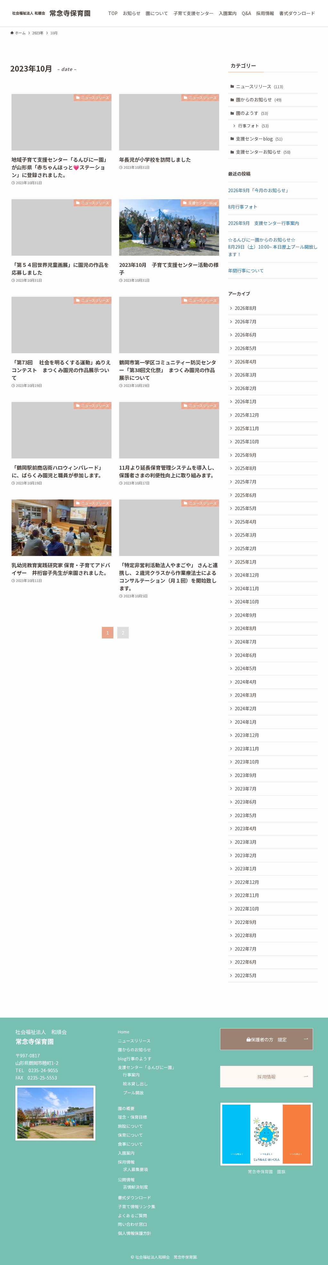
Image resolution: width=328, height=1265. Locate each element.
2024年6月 (246, 655)
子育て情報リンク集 (136, 1206)
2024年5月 (246, 668)
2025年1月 (246, 562)
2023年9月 (246, 775)
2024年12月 (247, 575)
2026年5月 (246, 348)
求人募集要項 (135, 1169)
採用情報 (126, 1162)
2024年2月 (246, 708)
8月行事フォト (243, 206)
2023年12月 (247, 735)
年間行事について (246, 270)
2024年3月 (246, 695)
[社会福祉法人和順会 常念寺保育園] (51, 13)
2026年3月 (246, 375)
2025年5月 (246, 508)
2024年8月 (246, 628)
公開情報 (126, 1179)
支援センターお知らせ (263, 152)
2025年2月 (246, 548)
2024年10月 (247, 601)
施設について (130, 1126)
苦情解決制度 (135, 1187)
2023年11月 (247, 748)
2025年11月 (247, 428)
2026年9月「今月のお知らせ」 (259, 190)
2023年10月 (247, 761)
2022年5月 (246, 975)
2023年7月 (246, 788)
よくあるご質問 (132, 1215)
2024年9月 (246, 615)
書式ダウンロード (134, 1197)
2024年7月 (246, 641)
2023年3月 (246, 842)
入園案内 (126, 1153)
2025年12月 (247, 415)
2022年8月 (246, 935)
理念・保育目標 (132, 1117)
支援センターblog (259, 138)
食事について (130, 1144)
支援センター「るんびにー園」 (147, 1067)
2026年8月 (246, 308)
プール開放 (133, 1093)
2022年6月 (246, 962)
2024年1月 (246, 722)
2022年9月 (246, 922)
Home (123, 1032)
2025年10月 (247, 441)
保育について (130, 1135)
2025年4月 (246, 521)
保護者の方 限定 (269, 1039)
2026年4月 (246, 361)
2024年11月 (247, 588)
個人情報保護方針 (134, 1233)
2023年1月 (246, 868)
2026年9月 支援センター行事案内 (263, 223)
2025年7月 (246, 481)
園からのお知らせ (259, 99)
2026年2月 (246, 388)
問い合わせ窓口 (132, 1224)
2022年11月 (247, 895)
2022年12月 (247, 882)
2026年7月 (246, 321)
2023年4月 (246, 828)
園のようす (252, 113)
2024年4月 (246, 682)
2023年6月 (246, 802)
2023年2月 (246, 855)
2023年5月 (246, 815)
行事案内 (131, 1075)
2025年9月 (246, 455)
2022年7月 (246, 948)
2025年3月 (246, 535)
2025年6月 (246, 495)
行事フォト (253, 126)
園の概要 (126, 1108)
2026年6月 (246, 334)
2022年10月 (247, 908)
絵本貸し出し (135, 1084)
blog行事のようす (135, 1059)
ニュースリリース (259, 86)
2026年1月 (246, 401)
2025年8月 (246, 468)
